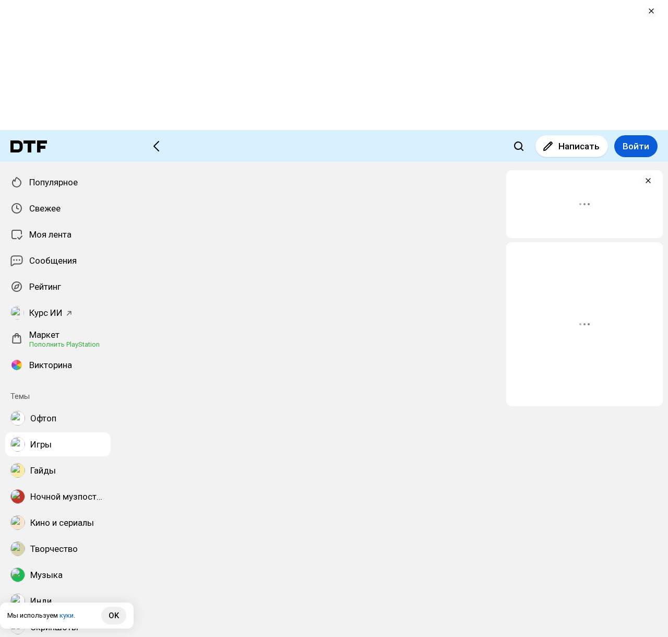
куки (66, 615)
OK (114, 615)
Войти (636, 146)
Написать (579, 146)
